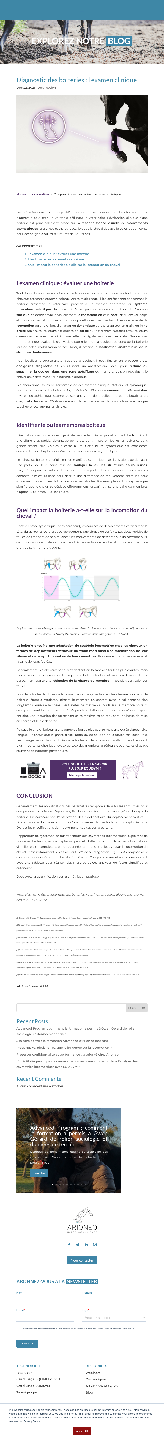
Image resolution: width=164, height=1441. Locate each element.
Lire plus (39, 1173)
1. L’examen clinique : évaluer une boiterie (57, 254)
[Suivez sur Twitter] (77, 1244)
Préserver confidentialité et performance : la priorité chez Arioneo (67, 1054)
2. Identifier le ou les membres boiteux (55, 259)
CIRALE (44, 900)
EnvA (33, 900)
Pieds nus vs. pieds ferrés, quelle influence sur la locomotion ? (64, 1048)
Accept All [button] (82, 1431)
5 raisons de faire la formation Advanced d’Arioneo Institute (62, 1041)
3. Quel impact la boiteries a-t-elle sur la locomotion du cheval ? (74, 265)
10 (85, 1184)
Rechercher (136, 1008)
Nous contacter (82, 1260)
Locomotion (46, 88)
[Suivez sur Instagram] (94, 1244)
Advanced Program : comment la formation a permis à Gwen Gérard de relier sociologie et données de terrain (69, 1136)
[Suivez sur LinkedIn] (86, 1244)
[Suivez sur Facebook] (69, 1244)
